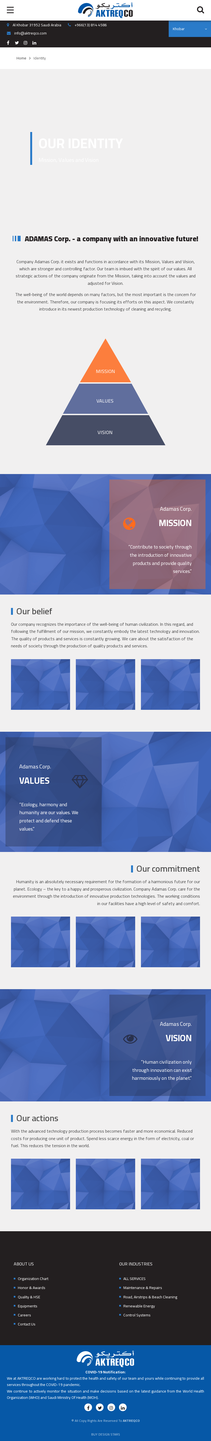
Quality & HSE (29, 1297)
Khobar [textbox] (179, 28)
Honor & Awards (31, 1288)
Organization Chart (33, 1279)
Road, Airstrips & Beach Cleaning (150, 1297)
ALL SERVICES (134, 1279)
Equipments (27, 1306)
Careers (24, 1315)
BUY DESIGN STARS (105, 1434)
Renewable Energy (139, 1306)
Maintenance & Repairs (142, 1288)
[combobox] (190, 29)
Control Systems (137, 1315)
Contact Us (26, 1324)
